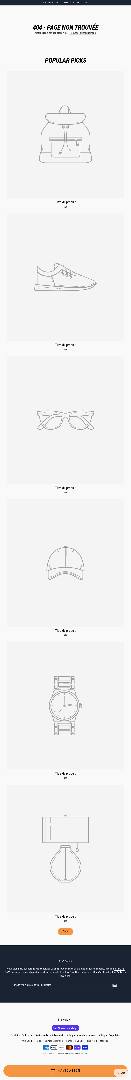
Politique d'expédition (109, 1035)
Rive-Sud (79, 1040)
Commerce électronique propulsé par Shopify (73, 1053)
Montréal (104, 1040)
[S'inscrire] (114, 985)
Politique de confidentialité (49, 1035)
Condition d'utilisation (22, 1035)
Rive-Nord (92, 1040)
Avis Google (28, 1040)
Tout (65, 931)
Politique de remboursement (81, 1035)
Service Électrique (54, 1040)
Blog (39, 1040)
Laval (69, 1040)
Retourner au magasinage (82, 32)
